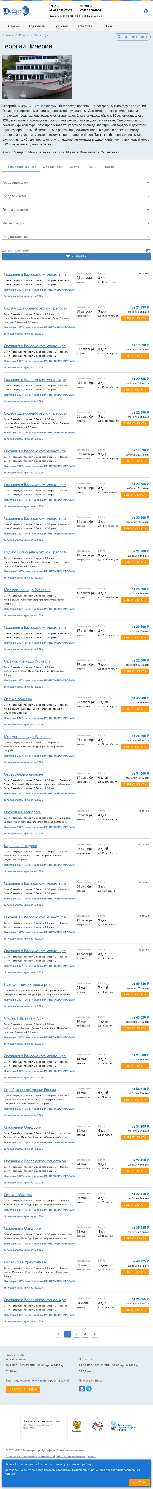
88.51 (82, 1365)
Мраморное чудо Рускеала (27, 590)
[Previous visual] (9, 76)
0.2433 (55, 1365)
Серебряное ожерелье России (30, 1090)
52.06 (82, 1371)
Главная (7, 35)
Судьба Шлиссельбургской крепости (35, 308)
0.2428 (130, 1365)
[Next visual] (65, 76)
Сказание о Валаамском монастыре (35, 380)
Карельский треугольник (25, 1262)
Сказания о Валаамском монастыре (35, 274)
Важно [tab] (110, 166)
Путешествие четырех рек (27, 984)
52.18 (9, 1371)
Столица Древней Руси (23, 1018)
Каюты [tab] (74, 166)
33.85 (116, 1365)
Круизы (23, 35)
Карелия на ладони (20, 846)
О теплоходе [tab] (52, 166)
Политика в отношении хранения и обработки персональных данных (51, 1456)
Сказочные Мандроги (22, 812)
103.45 (24, 1365)
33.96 (41, 1365)
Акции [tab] (92, 166)
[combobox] (76, 182)
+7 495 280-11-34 (90, 10)
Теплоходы (41, 35)
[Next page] (94, 1334)
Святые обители (18, 699)
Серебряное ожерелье (23, 774)
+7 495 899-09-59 (60, 10)
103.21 (99, 1365)
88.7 (8, 1365)
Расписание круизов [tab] (21, 166)
